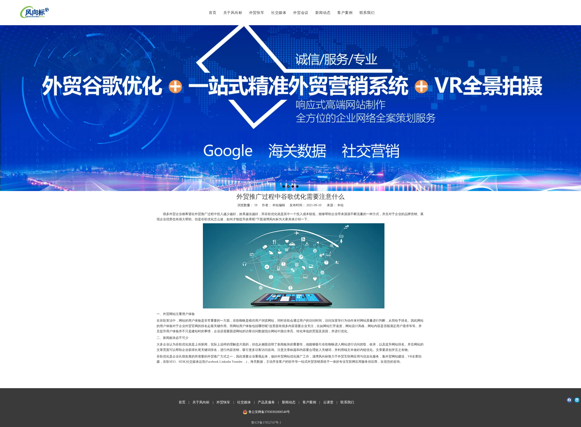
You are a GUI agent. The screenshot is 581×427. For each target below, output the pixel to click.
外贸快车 (256, 12)
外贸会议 (300, 12)
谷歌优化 (163, 356)
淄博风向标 (320, 356)
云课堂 (328, 402)
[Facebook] (569, 400)
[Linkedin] (577, 400)
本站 (340, 205)
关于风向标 (232, 12)
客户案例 (344, 12)
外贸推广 (201, 214)
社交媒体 (278, 12)
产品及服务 (266, 402)
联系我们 (367, 12)
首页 (213, 12)
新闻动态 (322, 12)
